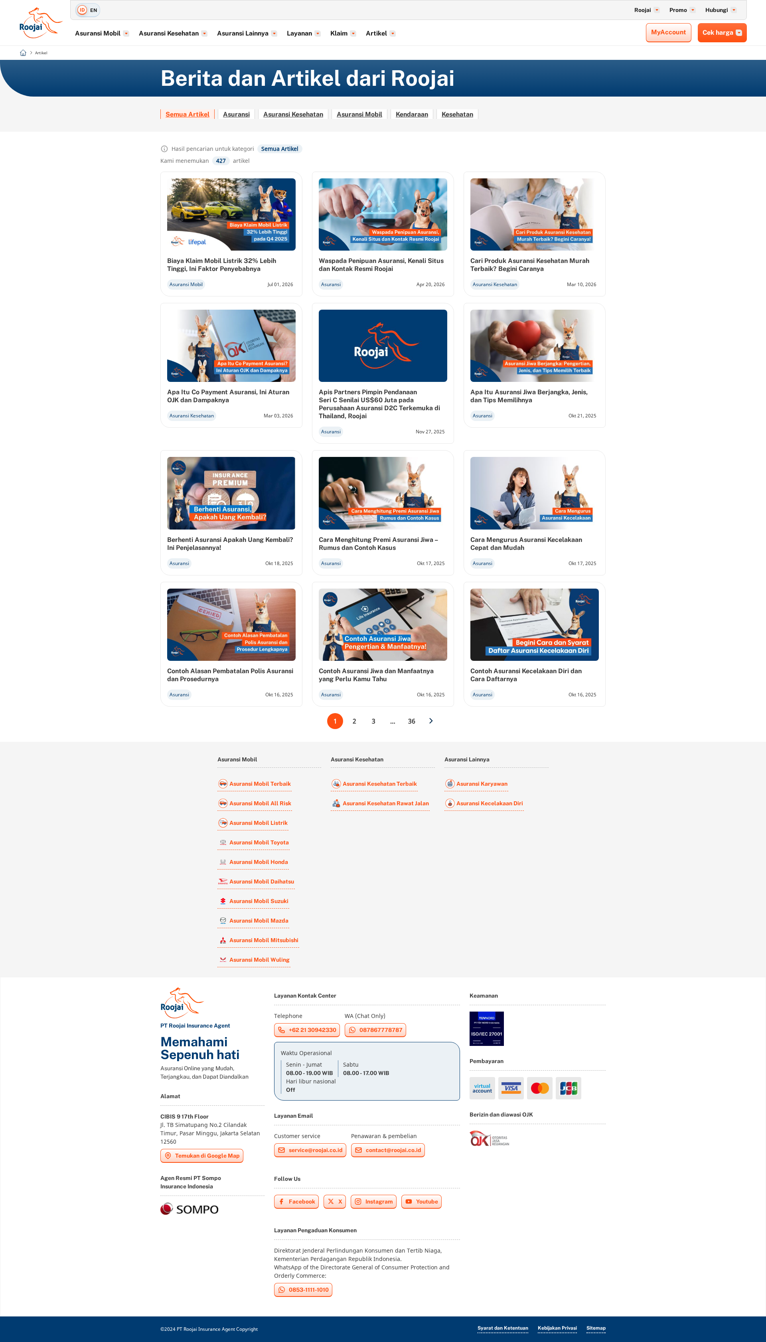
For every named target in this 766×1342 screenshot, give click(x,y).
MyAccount (668, 32)
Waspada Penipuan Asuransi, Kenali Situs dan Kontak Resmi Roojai (381, 265)
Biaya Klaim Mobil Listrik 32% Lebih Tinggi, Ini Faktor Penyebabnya (221, 265)
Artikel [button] (376, 33)
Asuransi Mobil (359, 114)
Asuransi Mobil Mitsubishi (263, 940)
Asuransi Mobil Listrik (258, 823)
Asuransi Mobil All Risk (260, 803)
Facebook (302, 1201)
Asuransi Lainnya (467, 759)
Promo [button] (678, 10)
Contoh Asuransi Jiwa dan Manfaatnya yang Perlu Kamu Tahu (376, 675)
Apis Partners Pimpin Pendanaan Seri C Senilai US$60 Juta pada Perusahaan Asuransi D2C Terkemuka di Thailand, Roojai (379, 404)
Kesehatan (457, 114)
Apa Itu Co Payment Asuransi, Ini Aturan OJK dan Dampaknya (228, 396)
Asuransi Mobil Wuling (259, 960)
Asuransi (236, 114)
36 (411, 721)
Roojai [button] (642, 10)
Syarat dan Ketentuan (503, 1328)
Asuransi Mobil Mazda (258, 920)
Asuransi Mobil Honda (258, 862)
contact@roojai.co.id (393, 1150)
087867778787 (381, 1030)
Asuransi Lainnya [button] (242, 33)
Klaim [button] (338, 33)
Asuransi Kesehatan (293, 114)
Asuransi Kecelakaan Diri (489, 803)
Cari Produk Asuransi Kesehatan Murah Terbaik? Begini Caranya (529, 265)
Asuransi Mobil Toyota (259, 842)
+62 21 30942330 (312, 1030)
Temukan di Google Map (207, 1155)
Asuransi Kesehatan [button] (169, 33)
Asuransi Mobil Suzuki (258, 901)
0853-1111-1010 (309, 1290)
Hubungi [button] (716, 10)
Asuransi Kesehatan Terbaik (380, 784)
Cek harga (718, 32)
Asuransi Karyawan (481, 784)
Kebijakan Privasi (557, 1328)
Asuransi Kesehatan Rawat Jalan (386, 803)
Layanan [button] (299, 33)
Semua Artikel (187, 114)
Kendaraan (412, 114)
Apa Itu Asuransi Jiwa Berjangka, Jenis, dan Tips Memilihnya (529, 396)
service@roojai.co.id (316, 1150)
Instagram (379, 1201)
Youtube (427, 1201)
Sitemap (596, 1328)
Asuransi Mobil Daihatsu (261, 881)
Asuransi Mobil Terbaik (260, 784)
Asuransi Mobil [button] (97, 33)
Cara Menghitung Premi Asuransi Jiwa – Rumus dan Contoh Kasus (378, 543)
